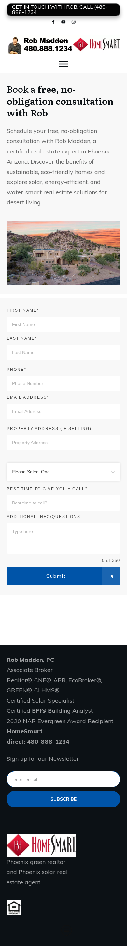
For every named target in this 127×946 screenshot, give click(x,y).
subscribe (63, 799)
